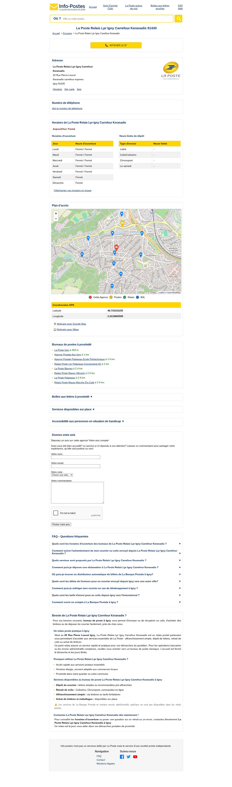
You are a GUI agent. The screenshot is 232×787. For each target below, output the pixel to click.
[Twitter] (129, 757)
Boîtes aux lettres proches (160, 7)
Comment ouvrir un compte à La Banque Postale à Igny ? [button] (85, 602)
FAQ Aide (180, 7)
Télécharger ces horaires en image (72, 190)
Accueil (93, 7)
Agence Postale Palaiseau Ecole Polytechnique (79, 359)
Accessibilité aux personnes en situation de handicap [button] (88, 421)
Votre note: (57, 472)
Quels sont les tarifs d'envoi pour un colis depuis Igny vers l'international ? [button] (96, 595)
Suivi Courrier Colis (110, 7)
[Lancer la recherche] (178, 18)
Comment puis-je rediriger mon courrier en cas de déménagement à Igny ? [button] (95, 588)
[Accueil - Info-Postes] (67, 10)
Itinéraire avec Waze (68, 329)
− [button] (56, 219)
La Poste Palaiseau (64, 377)
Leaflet (161, 293)
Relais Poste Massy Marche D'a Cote (74, 382)
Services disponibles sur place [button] (73, 409)
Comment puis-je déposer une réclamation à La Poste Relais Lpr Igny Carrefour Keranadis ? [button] (105, 567)
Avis (79, 89)
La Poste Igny (61, 350)
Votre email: (57, 463)
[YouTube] (135, 757)
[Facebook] (122, 757)
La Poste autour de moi (133, 7)
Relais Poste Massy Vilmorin (69, 373)
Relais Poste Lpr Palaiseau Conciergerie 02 (77, 364)
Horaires (57, 89)
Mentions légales (106, 763)
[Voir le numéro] (116, 45)
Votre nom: (57, 454)
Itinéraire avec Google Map (71, 323)
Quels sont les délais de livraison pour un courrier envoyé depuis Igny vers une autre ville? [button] (105, 581)
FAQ (99, 756)
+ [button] (56, 213)
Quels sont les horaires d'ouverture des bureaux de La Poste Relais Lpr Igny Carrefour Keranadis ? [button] (109, 543)
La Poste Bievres (63, 368)
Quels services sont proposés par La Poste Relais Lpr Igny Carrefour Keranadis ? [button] (99, 560)
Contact (101, 759)
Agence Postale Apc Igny (67, 354)
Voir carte (69, 89)
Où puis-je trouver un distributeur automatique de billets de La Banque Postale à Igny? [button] (102, 574)
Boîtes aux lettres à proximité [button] (72, 396)
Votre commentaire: (61, 480)
